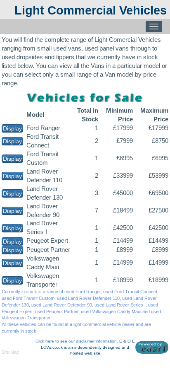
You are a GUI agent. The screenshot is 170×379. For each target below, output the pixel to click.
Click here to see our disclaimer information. (76, 341)
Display (12, 128)
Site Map (10, 352)
